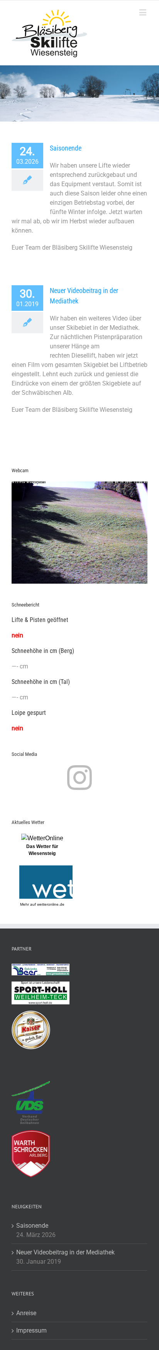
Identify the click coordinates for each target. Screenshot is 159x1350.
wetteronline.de (50, 904)
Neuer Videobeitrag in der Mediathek (65, 1252)
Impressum (31, 1330)
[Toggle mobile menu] (143, 12)
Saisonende (65, 148)
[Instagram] (79, 777)
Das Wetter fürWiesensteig (42, 850)
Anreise (26, 1313)
